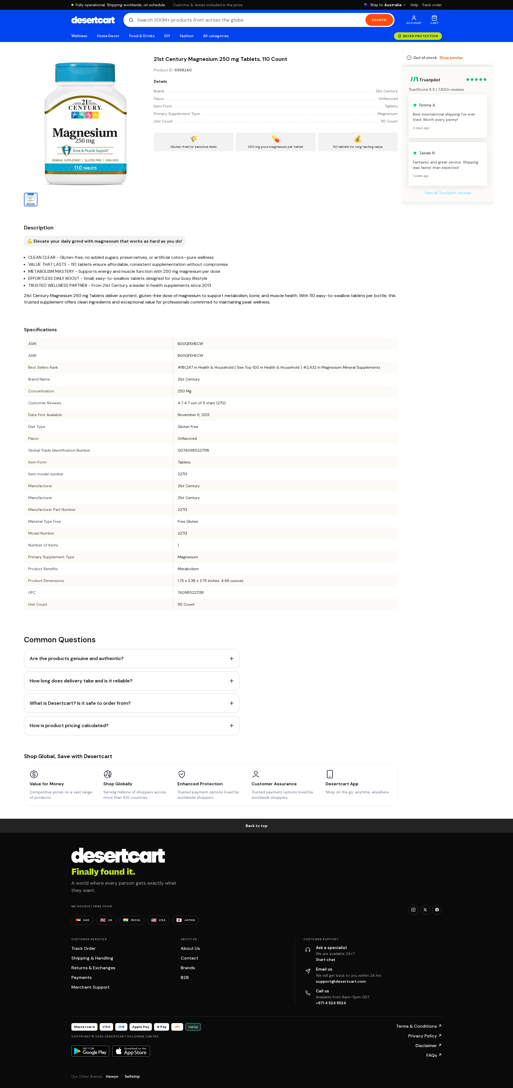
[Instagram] (413, 910)
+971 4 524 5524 (331, 1002)
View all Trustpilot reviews (447, 192)
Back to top (257, 825)
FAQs (434, 1055)
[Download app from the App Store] (131, 1051)
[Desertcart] (93, 19)
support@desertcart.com (341, 981)
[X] (425, 910)
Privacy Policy (425, 1036)
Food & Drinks (142, 36)
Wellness (79, 36)
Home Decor (108, 36)
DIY (167, 36)
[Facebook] (437, 910)
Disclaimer (429, 1045)
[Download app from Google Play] (90, 1051)
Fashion (186, 36)
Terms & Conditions (419, 1026)
